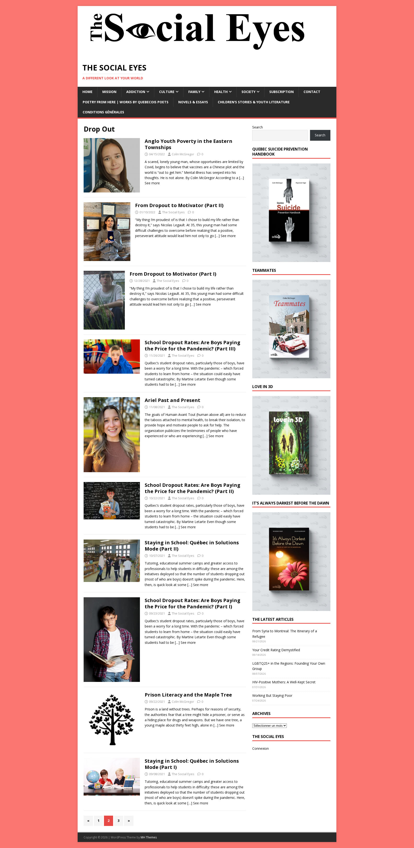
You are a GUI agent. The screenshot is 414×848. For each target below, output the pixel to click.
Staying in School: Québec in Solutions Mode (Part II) (192, 545)
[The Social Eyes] (197, 55)
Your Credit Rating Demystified (276, 650)
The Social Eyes (173, 212)
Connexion (260, 748)
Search (257, 127)
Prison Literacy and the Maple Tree (188, 694)
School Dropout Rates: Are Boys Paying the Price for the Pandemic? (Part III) (192, 345)
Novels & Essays (193, 102)
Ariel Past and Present (172, 400)
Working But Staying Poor (272, 695)
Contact (312, 91)
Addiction (135, 91)
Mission (109, 91)
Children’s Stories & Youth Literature (254, 102)
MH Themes (149, 837)
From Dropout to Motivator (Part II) (179, 205)
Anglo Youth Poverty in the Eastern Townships (188, 144)
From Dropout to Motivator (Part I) (173, 274)
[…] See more (225, 235)
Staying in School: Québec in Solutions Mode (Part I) (192, 764)
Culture (166, 91)
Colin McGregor (183, 154)
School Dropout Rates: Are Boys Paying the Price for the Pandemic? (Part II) (192, 488)
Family (194, 91)
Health (221, 91)
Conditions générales (103, 112)
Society (248, 91)
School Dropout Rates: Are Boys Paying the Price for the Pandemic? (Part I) (192, 603)
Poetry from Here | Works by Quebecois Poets (125, 102)
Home (87, 91)
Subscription (281, 91)
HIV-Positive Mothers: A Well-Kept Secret (284, 682)
